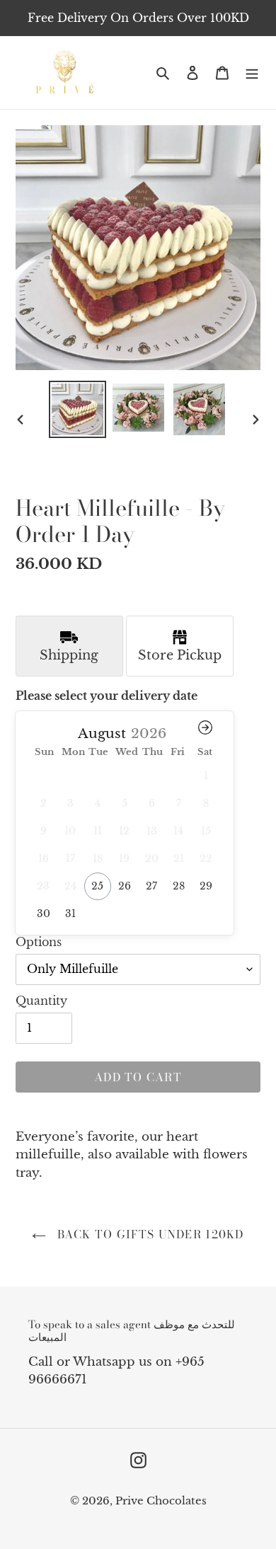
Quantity (41, 1001)
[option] (77, 409)
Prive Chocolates (161, 1500)
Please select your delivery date (106, 696)
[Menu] (252, 72)
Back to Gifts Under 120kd (148, 1234)
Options (39, 942)
